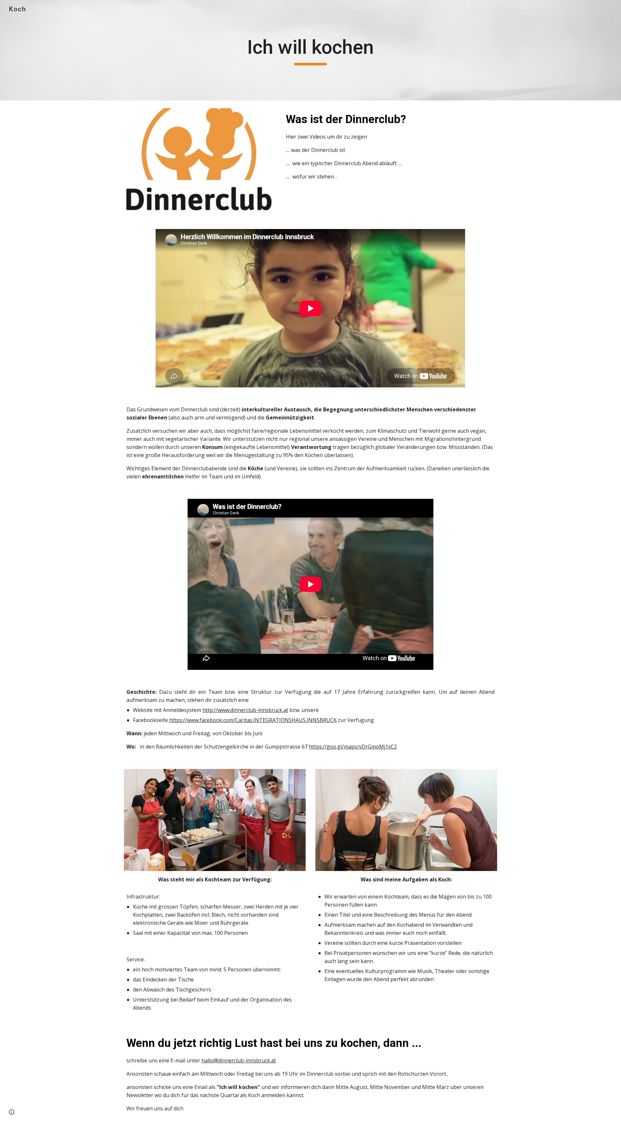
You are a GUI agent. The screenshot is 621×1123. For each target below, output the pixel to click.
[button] (11, 1112)
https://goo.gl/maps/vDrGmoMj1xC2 (353, 746)
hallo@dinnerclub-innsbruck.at (239, 1060)
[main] (310, 50)
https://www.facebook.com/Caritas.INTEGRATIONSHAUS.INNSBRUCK (253, 720)
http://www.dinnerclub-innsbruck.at (245, 710)
